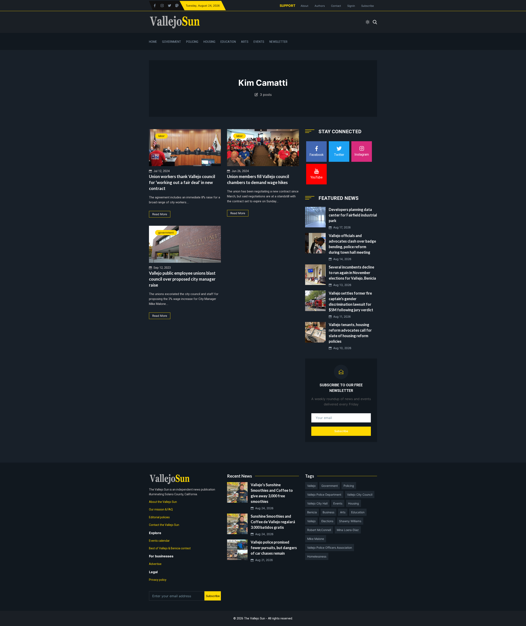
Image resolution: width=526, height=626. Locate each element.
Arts (244, 41)
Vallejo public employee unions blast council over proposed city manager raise (182, 279)
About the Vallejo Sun (163, 501)
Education (228, 41)
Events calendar (159, 540)
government (166, 232)
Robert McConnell (319, 530)
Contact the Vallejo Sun (164, 524)
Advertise (155, 564)
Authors (320, 5)
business (328, 512)
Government (171, 41)
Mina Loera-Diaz (348, 530)
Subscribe (367, 5)
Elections (327, 521)
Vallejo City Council (359, 494)
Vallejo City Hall (317, 503)
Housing (209, 41)
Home (153, 41)
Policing (192, 41)
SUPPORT (287, 5)
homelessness (316, 556)
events (337, 503)
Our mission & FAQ (161, 509)
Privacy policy (157, 579)
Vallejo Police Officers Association (329, 547)
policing (349, 485)
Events (259, 41)
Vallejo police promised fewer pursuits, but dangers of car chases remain (274, 547)
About (304, 5)
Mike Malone (315, 538)
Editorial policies (159, 517)
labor (161, 136)
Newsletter (278, 41)
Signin (351, 5)
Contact (336, 5)
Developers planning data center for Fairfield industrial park (353, 215)
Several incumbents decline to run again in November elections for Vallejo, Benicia (352, 272)
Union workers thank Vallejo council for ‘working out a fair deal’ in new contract (182, 182)
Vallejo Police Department (324, 494)
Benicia (312, 512)
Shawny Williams (350, 521)
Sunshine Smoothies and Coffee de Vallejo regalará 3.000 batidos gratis (273, 522)
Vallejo (311, 485)
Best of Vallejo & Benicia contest (170, 548)
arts (342, 512)
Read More (159, 214)
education (358, 512)
